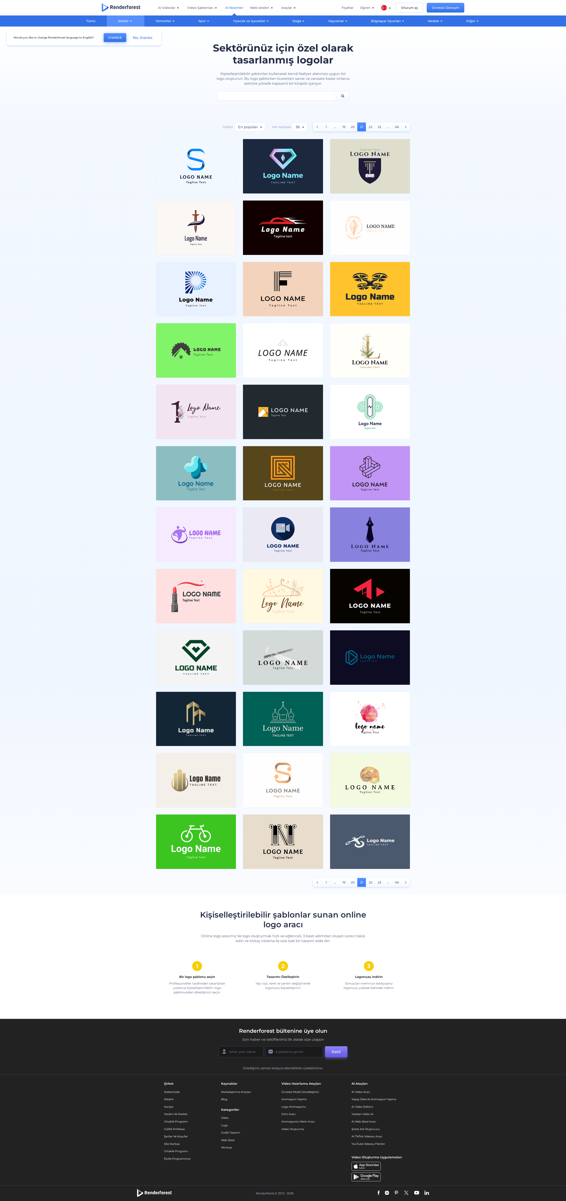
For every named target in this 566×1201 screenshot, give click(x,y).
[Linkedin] (426, 1193)
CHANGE (115, 38)
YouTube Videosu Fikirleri (368, 1144)
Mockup (226, 1147)
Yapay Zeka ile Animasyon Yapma (374, 1099)
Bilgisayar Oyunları (386, 21)
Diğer (470, 21)
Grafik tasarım (230, 1132)
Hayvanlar (336, 21)
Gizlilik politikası (174, 1129)
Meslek (433, 21)
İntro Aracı (288, 1114)
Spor (202, 21)
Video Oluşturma (292, 1129)
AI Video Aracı (361, 1092)
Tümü (90, 21)
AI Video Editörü (362, 1106)
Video (225, 1117)
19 (344, 127)
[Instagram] (387, 1193)
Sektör (123, 21)
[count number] (317, 126)
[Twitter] (406, 1193)
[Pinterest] (396, 1193)
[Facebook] (379, 1193)
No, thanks (142, 38)
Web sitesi (228, 1140)
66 (397, 127)
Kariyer (169, 1106)
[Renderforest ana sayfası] (121, 8)
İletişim (169, 1099)
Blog (224, 1099)
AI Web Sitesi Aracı (364, 1121)
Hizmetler (163, 21)
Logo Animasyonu (293, 1106)
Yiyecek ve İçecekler (249, 21)
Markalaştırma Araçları (236, 1092)
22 (370, 127)
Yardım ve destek (175, 1114)
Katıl (336, 1051)
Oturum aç (409, 8)
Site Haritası (172, 1144)
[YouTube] (416, 1193)
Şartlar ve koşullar (176, 1136)
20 (353, 127)
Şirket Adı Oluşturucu (366, 1129)
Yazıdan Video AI (362, 1114)
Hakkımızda (172, 1092)
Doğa (297, 21)
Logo (224, 1125)
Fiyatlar (348, 8)
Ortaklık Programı (176, 1121)
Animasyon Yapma (294, 1099)
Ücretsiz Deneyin (445, 8)
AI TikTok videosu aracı (367, 1136)
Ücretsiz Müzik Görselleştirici (300, 1092)
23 (379, 127)
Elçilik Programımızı (177, 1158)
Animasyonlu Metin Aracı (298, 1121)
